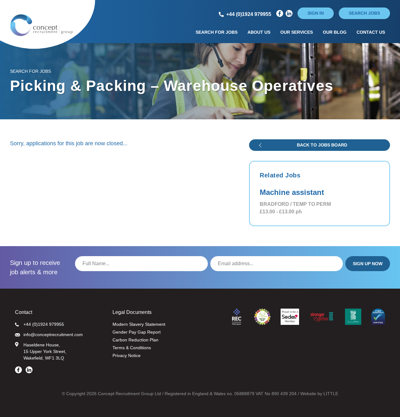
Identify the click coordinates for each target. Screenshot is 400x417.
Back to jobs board (322, 144)
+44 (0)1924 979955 (43, 324)
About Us (259, 32)
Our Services (296, 32)
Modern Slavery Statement (138, 324)
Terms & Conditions (131, 347)
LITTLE (330, 393)
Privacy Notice (126, 355)
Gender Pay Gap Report (136, 332)
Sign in (316, 13)
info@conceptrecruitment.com (53, 334)
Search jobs (364, 13)
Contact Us (371, 32)
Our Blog (335, 32)
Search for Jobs (217, 32)
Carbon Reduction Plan (135, 339)
